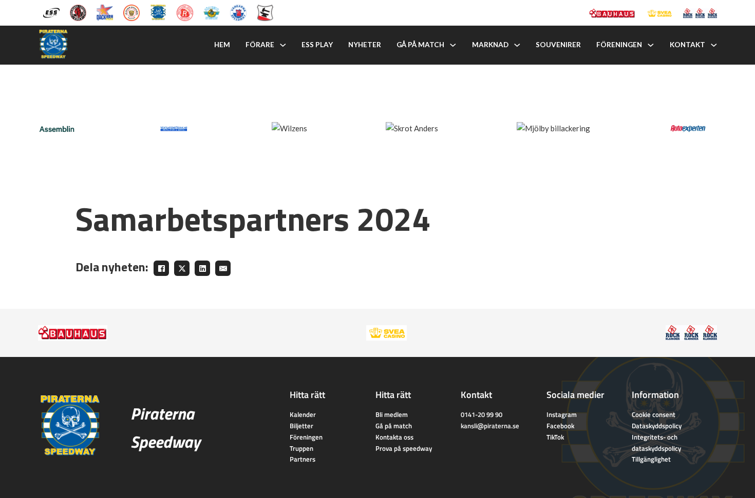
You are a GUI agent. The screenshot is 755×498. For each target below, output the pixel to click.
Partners (302, 459)
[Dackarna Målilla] (105, 11)
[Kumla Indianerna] (78, 11)
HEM (222, 45)
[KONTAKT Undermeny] (714, 45)
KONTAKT (687, 45)
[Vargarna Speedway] (238, 11)
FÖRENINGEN (619, 45)
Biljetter (301, 426)
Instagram (561, 414)
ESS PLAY (317, 45)
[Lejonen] (131, 11)
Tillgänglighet (651, 459)
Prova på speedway (403, 448)
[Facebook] (161, 268)
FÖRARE (260, 45)
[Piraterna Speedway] (158, 11)
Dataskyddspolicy (657, 426)
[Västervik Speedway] (211, 11)
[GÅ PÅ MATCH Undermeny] (453, 45)
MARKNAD (490, 45)
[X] (182, 268)
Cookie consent (653, 414)
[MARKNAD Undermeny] (517, 45)
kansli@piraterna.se (490, 426)
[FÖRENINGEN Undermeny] (650, 45)
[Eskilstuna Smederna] (265, 11)
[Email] (223, 268)
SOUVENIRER (558, 45)
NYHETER (364, 45)
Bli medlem (391, 414)
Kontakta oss (394, 437)
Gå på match (393, 426)
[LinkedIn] (202, 268)
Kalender (303, 414)
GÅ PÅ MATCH (420, 45)
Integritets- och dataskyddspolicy (656, 442)
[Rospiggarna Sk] (185, 11)
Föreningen (306, 437)
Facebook (560, 426)
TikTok (555, 437)
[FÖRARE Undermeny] (283, 45)
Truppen (301, 448)
